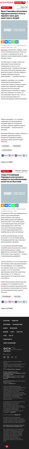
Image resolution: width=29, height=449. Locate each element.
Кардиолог (4, 50)
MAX (12, 155)
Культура (20, 332)
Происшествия (17, 324)
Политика (6, 320)
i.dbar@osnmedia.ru (11, 377)
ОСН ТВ (11, 335)
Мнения (5, 332)
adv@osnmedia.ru (7, 382)
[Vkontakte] (6, 41)
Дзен (6, 155)
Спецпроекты (7, 339)
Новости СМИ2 (7, 162)
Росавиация (6, 296)
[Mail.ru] (17, 41)
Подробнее (13, 412)
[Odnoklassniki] (2, 41)
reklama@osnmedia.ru (20, 381)
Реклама (6, 103)
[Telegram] (9, 41)
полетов (11, 250)
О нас (5, 335)
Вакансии (18, 369)
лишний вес (17, 146)
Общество (15, 320)
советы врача (7, 150)
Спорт (12, 332)
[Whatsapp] (13, 41)
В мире (5, 328)
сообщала (4, 284)
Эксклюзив (13, 328)
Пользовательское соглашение (11, 425)
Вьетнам (17, 296)
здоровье (6, 146)
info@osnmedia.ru (11, 369)
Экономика (6, 324)
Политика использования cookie (14, 426)
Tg (26, 155)
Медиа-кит (17, 414)
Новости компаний (9, 343)
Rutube (19, 155)
